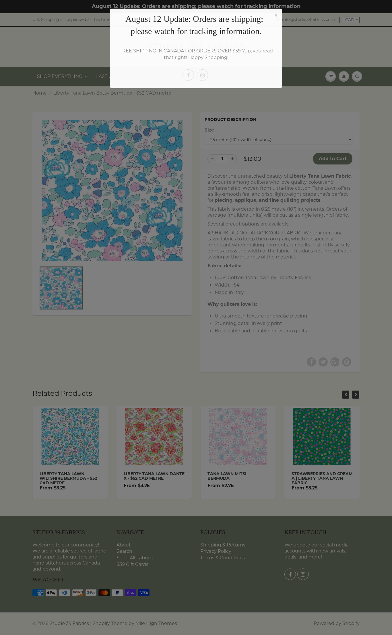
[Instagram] (202, 75)
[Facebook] (188, 75)
